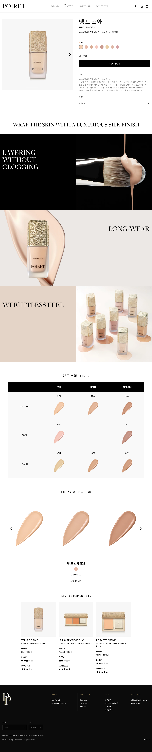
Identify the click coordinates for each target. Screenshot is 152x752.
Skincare (85, 6)
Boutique (102, 6)
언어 (30, 722)
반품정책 (108, 700)
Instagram (84, 703)
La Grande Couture (58, 703)
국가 (4, 722)
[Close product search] (136, 6)
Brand (55, 6)
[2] (44, 87)
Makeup (69, 6)
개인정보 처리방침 (111, 703)
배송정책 (108, 710)
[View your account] (141, 6)
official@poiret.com (139, 700)
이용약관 (108, 706)
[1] (32, 87)
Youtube (83, 706)
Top (146, 739)
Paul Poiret (55, 700)
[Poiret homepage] (14, 6)
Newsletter (135, 703)
